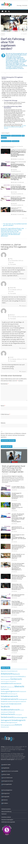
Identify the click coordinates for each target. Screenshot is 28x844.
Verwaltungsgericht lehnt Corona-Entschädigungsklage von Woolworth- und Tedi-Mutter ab (19, 537)
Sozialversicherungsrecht (13, 701)
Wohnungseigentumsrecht (7, 725)
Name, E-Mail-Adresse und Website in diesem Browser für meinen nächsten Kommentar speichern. (13, 435)
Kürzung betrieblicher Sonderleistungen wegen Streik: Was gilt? (18, 620)
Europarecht (7, 679)
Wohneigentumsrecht (11, 722)
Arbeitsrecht (7, 673)
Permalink (13, 264)
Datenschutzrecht (5, 676)
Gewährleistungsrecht (5, 681)
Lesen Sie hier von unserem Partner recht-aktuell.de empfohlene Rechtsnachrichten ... (12, 147)
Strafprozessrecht (15, 704)
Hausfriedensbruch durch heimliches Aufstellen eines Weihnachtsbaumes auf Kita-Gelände (18, 547)
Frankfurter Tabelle (5, 774)
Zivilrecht (18, 725)
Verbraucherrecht (8, 714)
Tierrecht (22, 710)
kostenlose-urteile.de (6, 817)
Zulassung (4, 137)
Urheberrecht (11, 712)
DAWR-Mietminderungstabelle (8, 822)
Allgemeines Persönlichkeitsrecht (9, 671)
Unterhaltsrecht (4, 712)
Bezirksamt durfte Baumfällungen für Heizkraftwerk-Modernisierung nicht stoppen (17, 506)
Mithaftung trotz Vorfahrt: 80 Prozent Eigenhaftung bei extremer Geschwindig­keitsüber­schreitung (19, 577)
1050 (26, 218)
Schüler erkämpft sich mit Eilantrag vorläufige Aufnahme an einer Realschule (18, 556)
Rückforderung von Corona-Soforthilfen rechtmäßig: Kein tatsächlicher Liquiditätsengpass (18, 638)
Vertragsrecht (6, 720)
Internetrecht (17, 683)
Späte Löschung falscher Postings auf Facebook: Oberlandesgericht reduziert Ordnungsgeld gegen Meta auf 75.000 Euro (19, 628)
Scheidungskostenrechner (7, 781)
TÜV (23, 135)
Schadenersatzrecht (9, 696)
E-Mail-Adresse (5, 414)
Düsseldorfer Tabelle (5, 764)
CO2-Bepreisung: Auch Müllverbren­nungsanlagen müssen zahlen (18, 612)
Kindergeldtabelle (5, 768)
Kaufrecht (3, 687)
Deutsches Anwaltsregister (7, 819)
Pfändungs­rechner (5, 793)
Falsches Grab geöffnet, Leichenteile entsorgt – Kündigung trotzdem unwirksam (17, 658)
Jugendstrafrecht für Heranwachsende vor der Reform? (18, 528)
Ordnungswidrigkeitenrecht (10, 691)
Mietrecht (19, 686)
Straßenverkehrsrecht (6, 141)
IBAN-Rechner (4, 800)
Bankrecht (16, 674)
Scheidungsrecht (23, 699)
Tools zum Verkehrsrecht (6, 777)
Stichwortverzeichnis (6, 809)
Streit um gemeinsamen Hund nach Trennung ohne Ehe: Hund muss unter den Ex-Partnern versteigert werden (13, 469)
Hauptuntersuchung (6, 135)
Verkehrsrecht (16, 141)
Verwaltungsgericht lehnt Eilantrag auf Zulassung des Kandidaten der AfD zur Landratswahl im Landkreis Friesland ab (19, 648)
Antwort (23, 279)
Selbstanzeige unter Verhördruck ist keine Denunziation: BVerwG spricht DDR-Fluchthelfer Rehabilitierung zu (18, 587)
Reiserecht (4, 693)
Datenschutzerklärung (6, 811)
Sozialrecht (4, 701)
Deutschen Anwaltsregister (7, 759)
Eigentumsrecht (14, 676)
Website (3, 423)
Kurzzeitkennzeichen (16, 135)
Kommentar (5, 384)
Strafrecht (5, 706)
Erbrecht (21, 676)
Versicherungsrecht (20, 717)
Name (3, 405)
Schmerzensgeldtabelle (6, 784)
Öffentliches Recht (5, 727)
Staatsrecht (23, 701)
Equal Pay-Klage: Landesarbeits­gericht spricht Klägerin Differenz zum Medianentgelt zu (18, 603)
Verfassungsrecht (18, 714)
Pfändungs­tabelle (5, 796)
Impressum (3, 814)
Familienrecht (16, 679)
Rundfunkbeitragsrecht (12, 693)
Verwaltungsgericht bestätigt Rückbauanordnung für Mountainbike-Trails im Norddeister (17, 495)
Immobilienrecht (7, 683)
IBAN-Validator (4, 803)
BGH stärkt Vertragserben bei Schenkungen (18, 595)
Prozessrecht (23, 691)
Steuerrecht (5, 704)
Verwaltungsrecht (18, 720)
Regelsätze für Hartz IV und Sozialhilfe (9, 771)
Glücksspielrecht (13, 681)
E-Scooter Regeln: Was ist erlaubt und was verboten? (18, 487)
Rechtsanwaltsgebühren (6, 790)
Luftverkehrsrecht (10, 686)
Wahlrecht (3, 722)
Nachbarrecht (5, 689)
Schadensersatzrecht (9, 699)
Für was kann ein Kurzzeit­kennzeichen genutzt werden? (15, 127)
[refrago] (2, 11)
